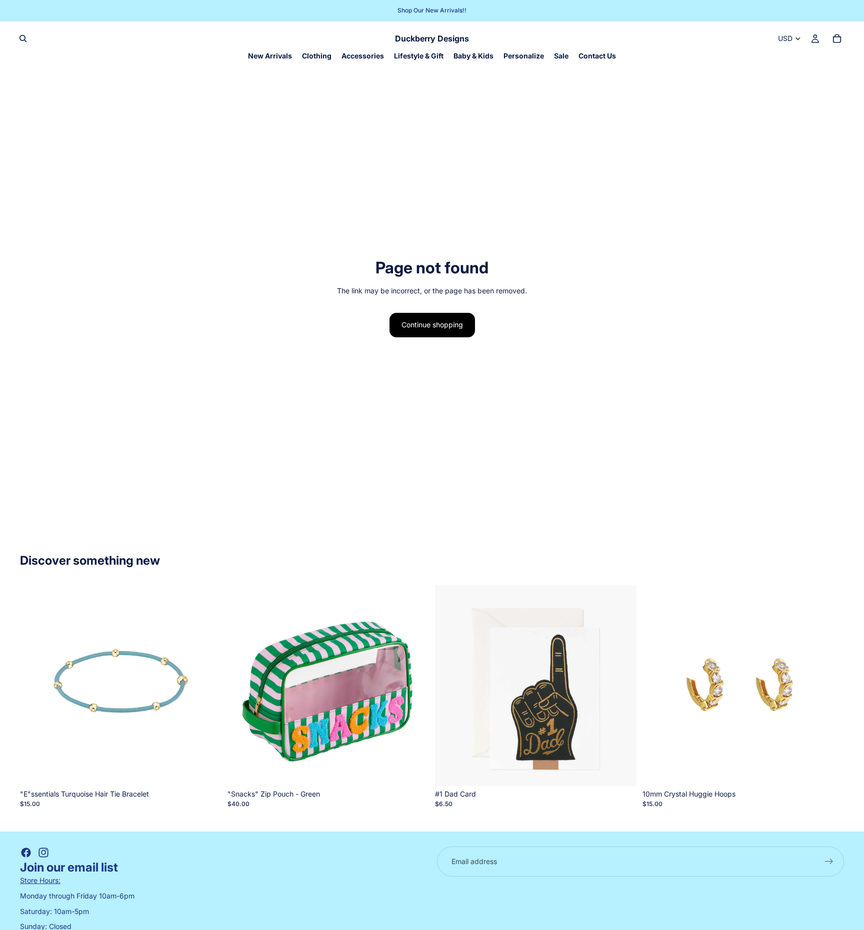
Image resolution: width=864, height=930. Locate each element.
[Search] (23, 38)
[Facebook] (26, 853)
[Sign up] (829, 861)
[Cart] (837, 38)
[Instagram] (44, 853)
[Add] (206, 771)
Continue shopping (432, 324)
